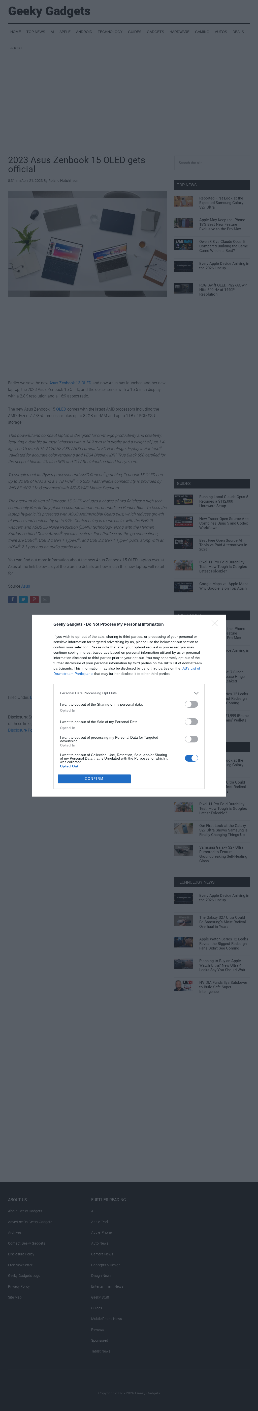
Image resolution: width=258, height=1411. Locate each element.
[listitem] (129, 693)
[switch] (191, 704)
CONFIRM (94, 779)
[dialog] (129, 705)
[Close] (216, 624)
